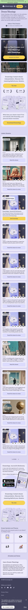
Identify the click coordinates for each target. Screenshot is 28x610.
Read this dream (14, 160)
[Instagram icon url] (11, 587)
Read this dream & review (14, 189)
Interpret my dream (14, 57)
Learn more (4, 603)
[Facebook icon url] (5, 587)
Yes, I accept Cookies (8, 607)
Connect (16, 2)
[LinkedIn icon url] (2, 587)
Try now (20, 6)
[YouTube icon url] (8, 587)
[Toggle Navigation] (25, 6)
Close (25, 607)
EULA (2, 595)
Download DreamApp (14, 123)
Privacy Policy (4, 592)
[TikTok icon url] (14, 587)
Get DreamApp (14, 218)
